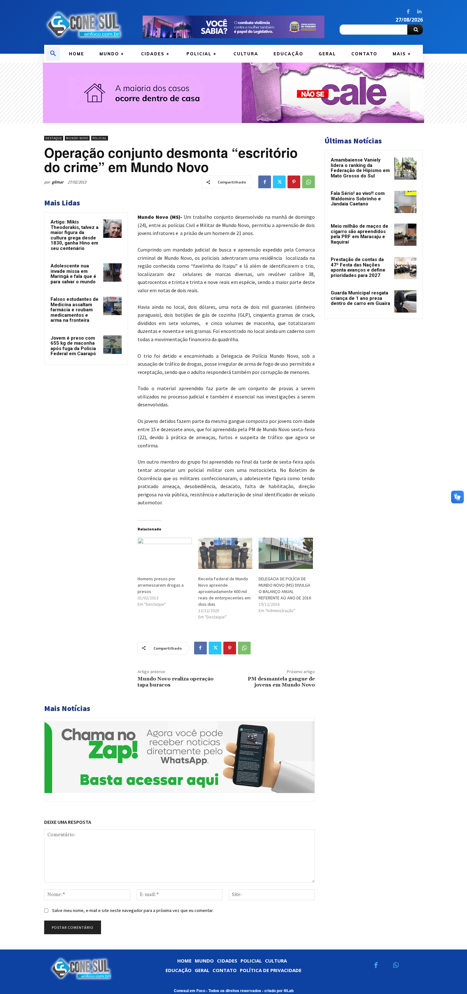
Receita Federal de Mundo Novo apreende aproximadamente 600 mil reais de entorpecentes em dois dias (224, 591)
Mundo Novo (77, 138)
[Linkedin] (419, 12)
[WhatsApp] (308, 182)
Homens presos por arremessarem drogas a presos (161, 585)
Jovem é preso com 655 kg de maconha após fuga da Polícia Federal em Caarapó (73, 346)
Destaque (53, 138)
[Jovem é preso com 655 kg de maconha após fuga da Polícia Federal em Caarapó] (112, 344)
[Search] (415, 29)
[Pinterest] (294, 182)
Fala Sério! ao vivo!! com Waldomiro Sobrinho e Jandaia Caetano (358, 198)
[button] (53, 54)
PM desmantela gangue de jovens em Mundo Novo (281, 682)
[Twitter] (279, 182)
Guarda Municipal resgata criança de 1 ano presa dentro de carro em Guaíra (360, 298)
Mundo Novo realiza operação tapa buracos (175, 682)
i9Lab (289, 990)
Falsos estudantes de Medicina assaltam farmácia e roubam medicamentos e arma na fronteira (74, 309)
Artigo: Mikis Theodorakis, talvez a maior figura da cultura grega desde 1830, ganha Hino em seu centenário (74, 235)
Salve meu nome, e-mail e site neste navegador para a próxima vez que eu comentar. (132, 910)
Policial (99, 138)
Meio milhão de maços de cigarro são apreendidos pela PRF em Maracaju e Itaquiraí (359, 234)
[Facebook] (408, 12)
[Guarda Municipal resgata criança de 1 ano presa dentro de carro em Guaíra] (405, 301)
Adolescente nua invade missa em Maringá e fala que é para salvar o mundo (73, 274)
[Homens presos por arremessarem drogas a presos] (165, 553)
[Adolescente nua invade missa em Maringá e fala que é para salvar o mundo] (112, 272)
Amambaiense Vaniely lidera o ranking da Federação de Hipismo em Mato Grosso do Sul (360, 168)
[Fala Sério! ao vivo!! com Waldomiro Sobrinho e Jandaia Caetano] (405, 202)
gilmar (58, 182)
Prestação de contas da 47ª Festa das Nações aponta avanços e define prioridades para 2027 (358, 267)
